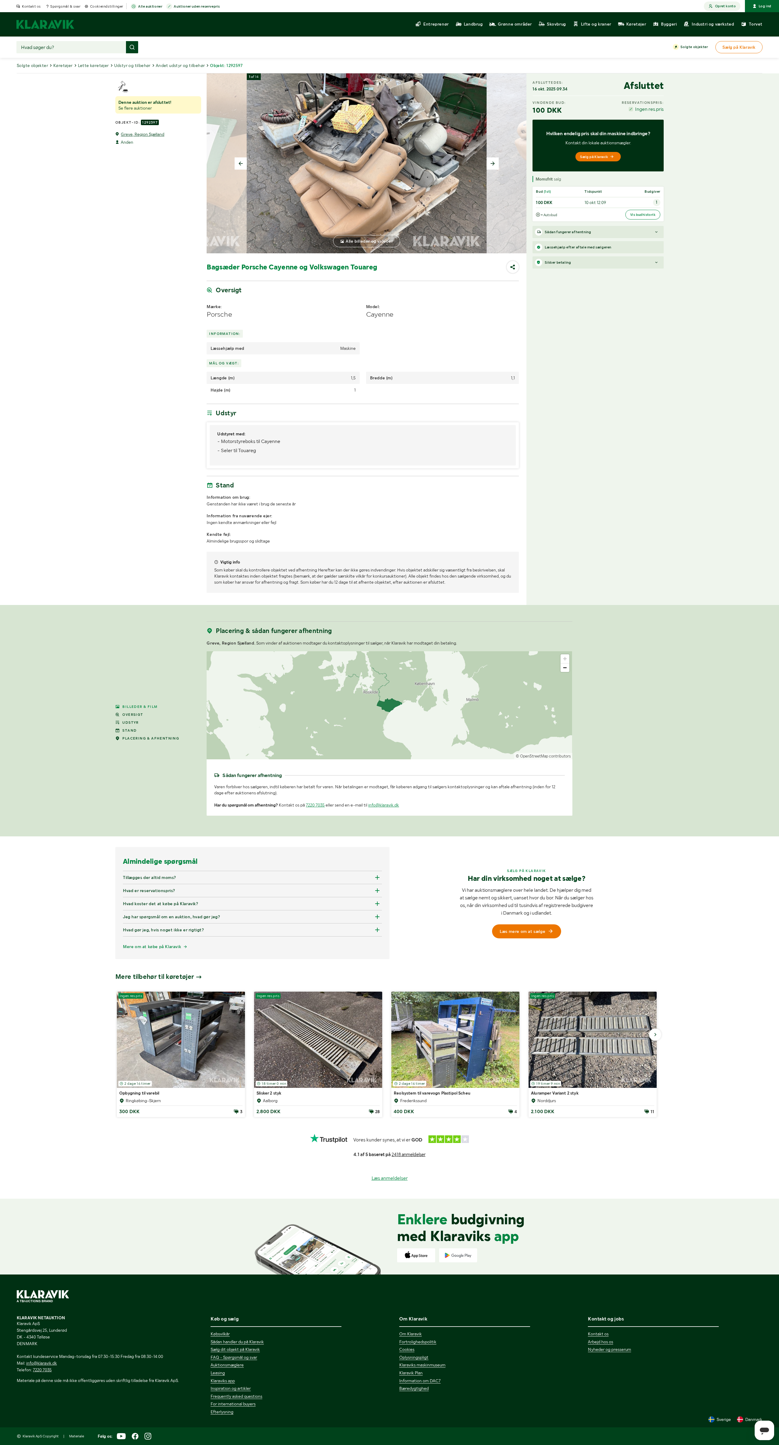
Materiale (76, 1436)
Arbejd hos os (600, 1341)
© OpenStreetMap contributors (543, 756)
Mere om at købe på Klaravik (152, 946)
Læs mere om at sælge (522, 931)
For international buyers (233, 1403)
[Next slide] (493, 163)
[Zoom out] (565, 667)
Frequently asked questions (236, 1396)
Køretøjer (63, 65)
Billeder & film (139, 707)
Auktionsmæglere (227, 1364)
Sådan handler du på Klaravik (237, 1341)
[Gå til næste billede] (655, 1034)
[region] (389, 705)
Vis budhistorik (642, 215)
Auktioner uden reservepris (197, 6)
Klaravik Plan (411, 1372)
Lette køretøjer (93, 65)
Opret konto (725, 6)
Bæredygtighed (414, 1388)
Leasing (218, 1372)
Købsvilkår (220, 1333)
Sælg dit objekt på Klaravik (235, 1349)
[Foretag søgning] (132, 47)
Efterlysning (222, 1411)
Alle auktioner (150, 6)
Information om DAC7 (420, 1380)
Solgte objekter (694, 47)
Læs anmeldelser (390, 1178)
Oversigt (132, 714)
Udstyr (130, 722)
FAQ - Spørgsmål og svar (234, 1357)
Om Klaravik (410, 1333)
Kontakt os (31, 6)
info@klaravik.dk (383, 805)
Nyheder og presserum (609, 1349)
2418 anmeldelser (408, 1154)
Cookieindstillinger (106, 6)
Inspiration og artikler (231, 1388)
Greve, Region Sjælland (142, 134)
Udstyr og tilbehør (132, 65)
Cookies (406, 1349)
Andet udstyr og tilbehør (180, 65)
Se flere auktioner (135, 108)
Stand (129, 730)
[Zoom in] (565, 658)
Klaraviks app (223, 1380)
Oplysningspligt (413, 1357)
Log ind (765, 6)
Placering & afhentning (150, 738)
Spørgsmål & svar (65, 6)
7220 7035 (315, 805)
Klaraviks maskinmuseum (422, 1364)
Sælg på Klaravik (594, 157)
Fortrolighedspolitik (417, 1341)
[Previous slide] (241, 163)
